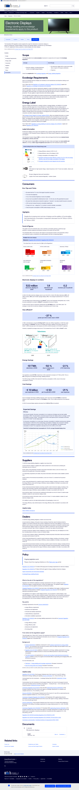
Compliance (56, 12)
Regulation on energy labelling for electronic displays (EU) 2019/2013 (46, 123)
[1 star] (5, 753)
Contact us (33, 776)
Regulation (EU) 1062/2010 (32, 125)
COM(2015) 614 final (35, 685)
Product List (11, 12)
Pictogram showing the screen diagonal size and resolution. (52, 161)
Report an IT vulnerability (9, 778)
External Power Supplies (9, 746)
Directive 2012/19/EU (27, 693)
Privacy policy (36, 778)
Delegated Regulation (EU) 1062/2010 (48, 589)
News (66, 12)
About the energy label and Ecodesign (33, 665)
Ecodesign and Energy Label (21, 12)
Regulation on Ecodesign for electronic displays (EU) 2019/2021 (47, 84)
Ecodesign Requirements (10, 58)
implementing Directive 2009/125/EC (55, 687)
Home (6, 12)
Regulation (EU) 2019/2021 (35, 240)
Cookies (30, 778)
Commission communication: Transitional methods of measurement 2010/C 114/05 (40, 719)
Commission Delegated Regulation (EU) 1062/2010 (33, 697)
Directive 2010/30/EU (47, 675)
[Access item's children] (28, 12)
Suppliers (38, 12)
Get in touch (42, 761)
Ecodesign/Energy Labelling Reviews (30, 574)
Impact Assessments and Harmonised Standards (33, 571)
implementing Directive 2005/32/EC (58, 708)
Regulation (58, 73)
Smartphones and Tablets (33, 744)
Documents (7, 72)
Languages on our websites (21, 778)
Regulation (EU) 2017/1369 (31, 650)
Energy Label (8, 60)
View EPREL (35, 39)
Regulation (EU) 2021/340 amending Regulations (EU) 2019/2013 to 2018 (38, 715)
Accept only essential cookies (63, 786)
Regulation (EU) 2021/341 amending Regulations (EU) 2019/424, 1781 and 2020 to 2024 (41, 717)
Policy (28, 39)
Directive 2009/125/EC (43, 604)
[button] (56, 734)
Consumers (32, 12)
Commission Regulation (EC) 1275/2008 (31, 708)
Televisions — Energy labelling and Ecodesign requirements (38, 663)
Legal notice (43, 778)
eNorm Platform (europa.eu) (28, 510)
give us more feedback (19, 753)
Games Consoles (55, 746)
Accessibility (49, 778)
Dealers (43, 12)
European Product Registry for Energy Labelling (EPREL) (36, 115)
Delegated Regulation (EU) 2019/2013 (30, 588)
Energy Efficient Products (63, 761)
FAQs (71, 12)
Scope (6, 56)
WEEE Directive (30, 655)
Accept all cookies (50, 786)
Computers (54, 744)
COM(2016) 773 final (61, 678)
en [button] (46, 5)
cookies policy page (27, 785)
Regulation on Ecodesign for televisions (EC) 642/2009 (38, 86)
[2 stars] (5, 753)
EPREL (62, 12)
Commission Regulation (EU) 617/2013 (30, 687)
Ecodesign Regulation (41, 73)
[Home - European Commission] (13, 5)
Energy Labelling (52, 73)
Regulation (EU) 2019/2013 (47, 240)
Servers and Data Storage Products (35, 746)
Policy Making (49, 12)
